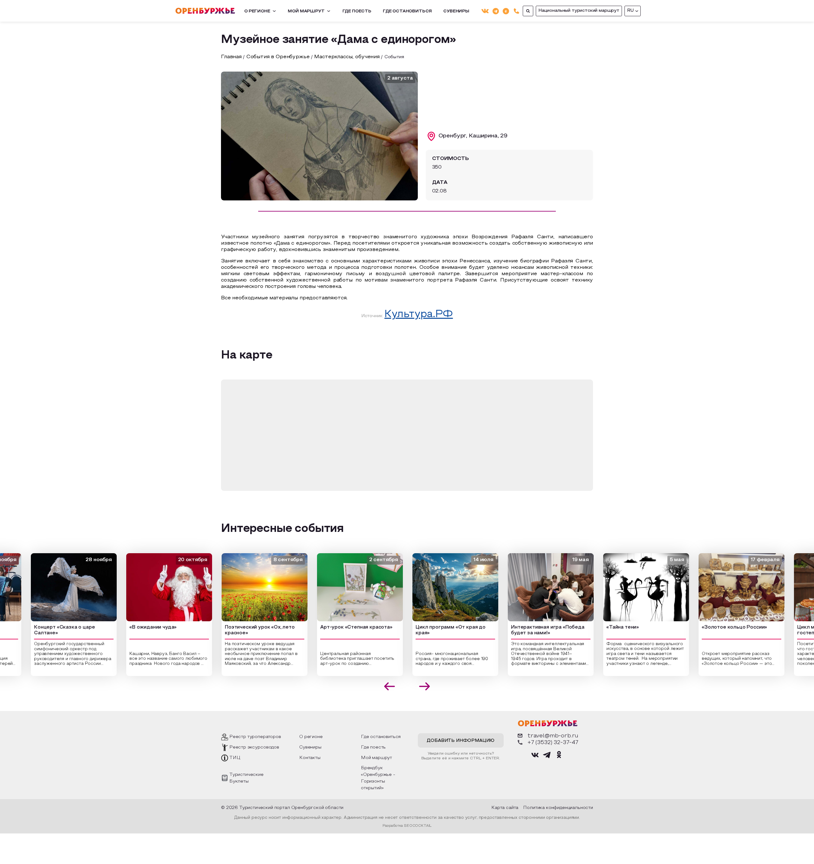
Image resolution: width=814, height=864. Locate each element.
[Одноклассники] (506, 10)
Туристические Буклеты (246, 778)
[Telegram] (496, 10)
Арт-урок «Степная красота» (344, 627)
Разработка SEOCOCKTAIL (407, 825)
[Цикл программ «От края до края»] (443, 587)
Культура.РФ (418, 314)
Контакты (310, 758)
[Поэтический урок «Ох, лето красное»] (252, 587)
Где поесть (356, 11)
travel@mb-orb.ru (553, 736)
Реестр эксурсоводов (254, 747)
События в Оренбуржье (278, 57)
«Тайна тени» (610, 627)
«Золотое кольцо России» (722, 627)
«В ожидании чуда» (140, 627)
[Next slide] (424, 686)
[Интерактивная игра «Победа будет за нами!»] (539, 587)
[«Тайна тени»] (634, 587)
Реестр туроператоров (255, 737)
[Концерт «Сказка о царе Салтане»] (62, 587)
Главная (231, 57)
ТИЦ (234, 758)
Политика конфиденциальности (558, 808)
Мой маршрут (306, 11)
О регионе (257, 11)
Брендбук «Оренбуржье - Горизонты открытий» (378, 778)
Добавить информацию (460, 741)
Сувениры (456, 11)
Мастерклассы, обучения (346, 57)
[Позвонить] (516, 11)
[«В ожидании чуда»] (157, 587)
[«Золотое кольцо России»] (729, 587)
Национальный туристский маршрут (578, 11)
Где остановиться (407, 11)
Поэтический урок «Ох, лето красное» (248, 630)
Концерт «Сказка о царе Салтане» (52, 630)
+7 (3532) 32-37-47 (553, 742)
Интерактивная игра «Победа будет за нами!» (535, 630)
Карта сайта (504, 808)
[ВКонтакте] (485, 11)
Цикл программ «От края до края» (438, 630)
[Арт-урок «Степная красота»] (348, 587)
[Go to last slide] (390, 686)
